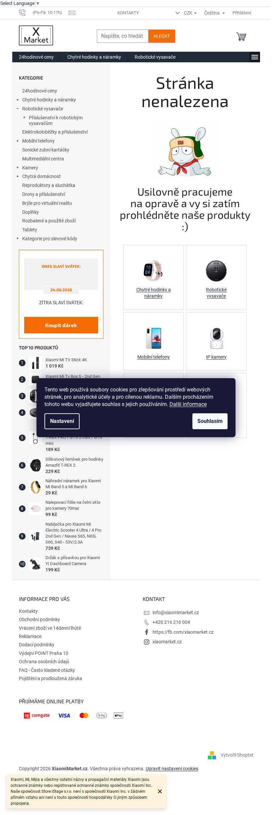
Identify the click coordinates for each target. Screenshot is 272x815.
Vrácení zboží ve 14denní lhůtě (50, 628)
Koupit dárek (61, 325)
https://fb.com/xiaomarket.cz (183, 632)
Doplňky (30, 212)
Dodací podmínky (36, 644)
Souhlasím (210, 421)
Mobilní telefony (38, 141)
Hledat (162, 36)
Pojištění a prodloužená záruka (50, 678)
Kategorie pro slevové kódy (49, 238)
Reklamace (30, 636)
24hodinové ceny (39, 90)
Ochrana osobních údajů (44, 661)
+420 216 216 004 (171, 622)
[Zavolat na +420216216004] (44, 12)
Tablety (29, 229)
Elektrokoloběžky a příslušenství (55, 132)
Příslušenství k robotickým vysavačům (56, 120)
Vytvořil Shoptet (237, 754)
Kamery (30, 167)
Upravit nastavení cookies (172, 768)
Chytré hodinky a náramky (49, 99)
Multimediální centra (43, 158)
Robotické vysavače (42, 108)
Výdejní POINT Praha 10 (43, 653)
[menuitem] (36, 57)
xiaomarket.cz (167, 641)
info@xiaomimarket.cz (176, 612)
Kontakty (128, 12)
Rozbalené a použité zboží (49, 220)
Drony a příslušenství (43, 194)
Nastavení (62, 421)
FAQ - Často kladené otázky (47, 670)
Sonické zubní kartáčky (45, 149)
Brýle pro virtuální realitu (47, 203)
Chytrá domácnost (41, 176)
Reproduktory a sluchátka (48, 185)
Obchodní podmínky (39, 619)
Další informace (188, 404)
